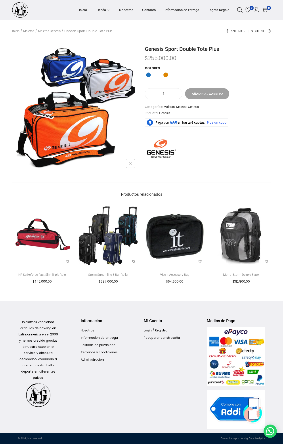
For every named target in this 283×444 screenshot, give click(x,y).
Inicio (15, 31)
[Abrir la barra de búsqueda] (240, 9)
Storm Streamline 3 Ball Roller (108, 274)
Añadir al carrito (207, 94)
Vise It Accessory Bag (174, 274)
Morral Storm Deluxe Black (241, 274)
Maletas (28, 31)
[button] (67, 261)
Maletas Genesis (49, 31)
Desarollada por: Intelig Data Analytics (243, 438)
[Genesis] (161, 148)
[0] (247, 10)
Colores (152, 68)
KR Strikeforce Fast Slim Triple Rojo (42, 274)
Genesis (164, 113)
